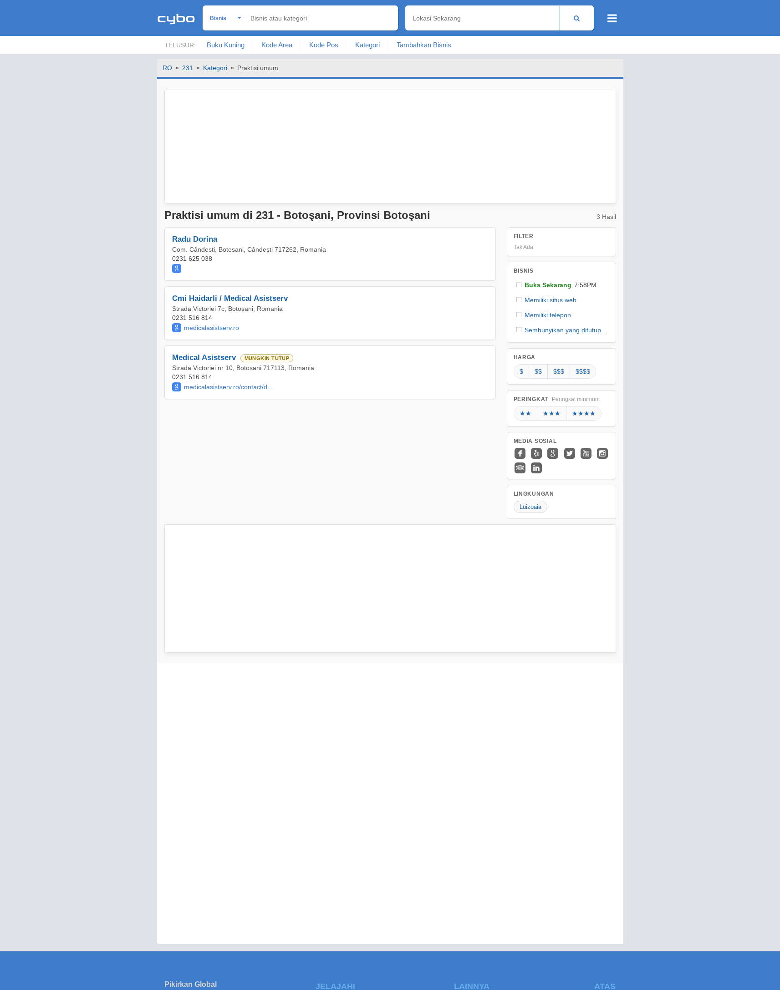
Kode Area (276, 45)
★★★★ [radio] (584, 413)
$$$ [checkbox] (558, 371)
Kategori (367, 45)
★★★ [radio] (552, 413)
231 (187, 67)
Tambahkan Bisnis (424, 45)
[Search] (577, 17)
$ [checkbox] (521, 371)
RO (167, 67)
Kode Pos (323, 45)
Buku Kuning (226, 45)
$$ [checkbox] (538, 371)
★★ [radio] (525, 413)
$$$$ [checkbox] (583, 371)
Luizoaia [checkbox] (530, 506)
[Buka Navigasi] (612, 18)
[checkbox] (561, 285)
